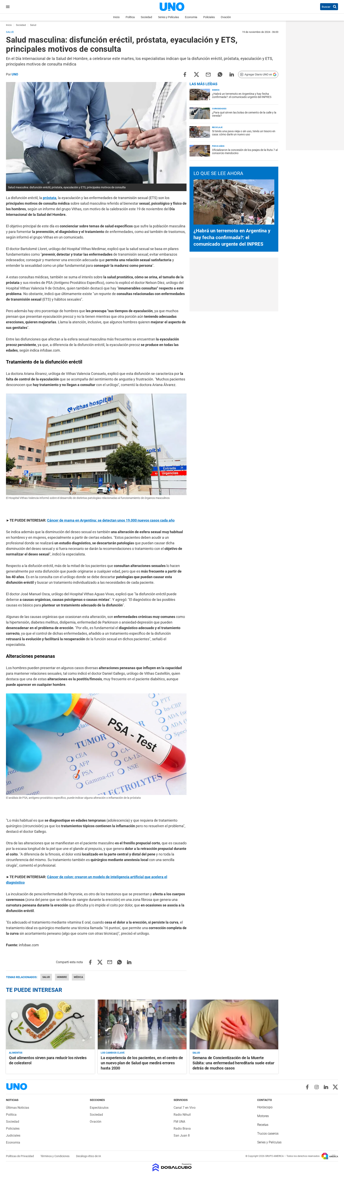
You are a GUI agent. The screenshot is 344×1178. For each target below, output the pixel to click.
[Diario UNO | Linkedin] (326, 1087)
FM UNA (179, 1121)
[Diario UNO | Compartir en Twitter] (196, 74)
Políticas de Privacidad (20, 1156)
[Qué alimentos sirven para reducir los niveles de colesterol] (50, 1025)
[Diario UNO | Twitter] (335, 1087)
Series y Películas (168, 17)
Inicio (116, 17)
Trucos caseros (268, 1133)
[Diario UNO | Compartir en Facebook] (184, 74)
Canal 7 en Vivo (184, 1108)
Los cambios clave (113, 1052)
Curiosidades (219, 109)
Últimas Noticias (17, 1108)
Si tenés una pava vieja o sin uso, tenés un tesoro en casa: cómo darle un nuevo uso (243, 133)
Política (130, 17)
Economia (191, 17)
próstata (49, 198)
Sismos (215, 90)
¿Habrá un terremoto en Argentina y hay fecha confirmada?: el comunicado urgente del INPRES (241, 95)
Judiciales (13, 1135)
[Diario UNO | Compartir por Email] (208, 74)
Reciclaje (217, 127)
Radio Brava (182, 1128)
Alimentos (15, 1052)
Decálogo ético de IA (88, 1156)
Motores (263, 1116)
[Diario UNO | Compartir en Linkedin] (231, 74)
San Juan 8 (182, 1135)
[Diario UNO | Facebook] (307, 1087)
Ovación (226, 17)
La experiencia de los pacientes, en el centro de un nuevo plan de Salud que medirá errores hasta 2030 (142, 1062)
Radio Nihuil (182, 1114)
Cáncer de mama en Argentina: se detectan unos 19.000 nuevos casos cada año (111, 520)
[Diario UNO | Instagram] (316, 1087)
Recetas (262, 1125)
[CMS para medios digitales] (172, 1167)
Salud (46, 977)
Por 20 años (218, 146)
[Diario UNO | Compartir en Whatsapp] (220, 74)
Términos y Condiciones (55, 1156)
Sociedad (146, 17)
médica (78, 977)
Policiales (209, 17)
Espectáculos (99, 1108)
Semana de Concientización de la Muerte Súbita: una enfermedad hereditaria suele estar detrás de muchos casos (233, 1062)
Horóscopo (265, 1107)
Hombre (62, 977)
